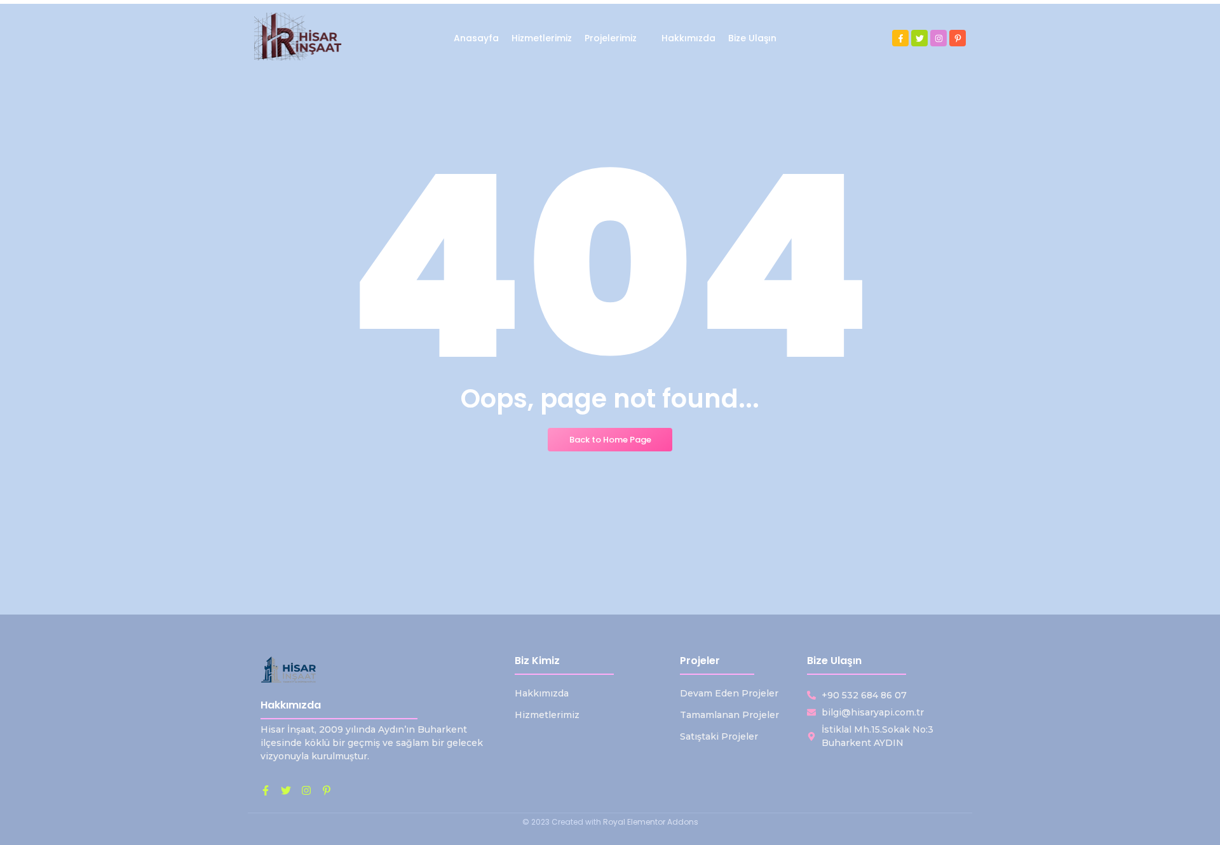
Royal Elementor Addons (650, 821)
